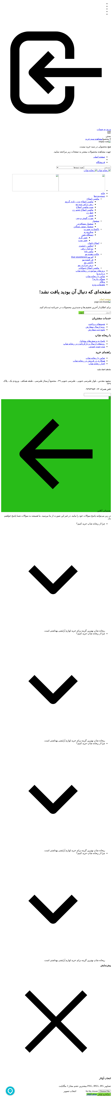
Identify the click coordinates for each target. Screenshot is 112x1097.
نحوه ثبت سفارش (96, 329)
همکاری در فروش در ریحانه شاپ (89, 361)
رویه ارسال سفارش (95, 327)
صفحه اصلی (99, 157)
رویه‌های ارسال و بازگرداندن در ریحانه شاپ (84, 344)
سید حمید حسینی (97, 346)
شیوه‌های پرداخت (96, 324)
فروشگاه (100, 162)
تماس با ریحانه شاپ (95, 358)
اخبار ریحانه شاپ (97, 363)
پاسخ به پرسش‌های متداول (92, 341)
